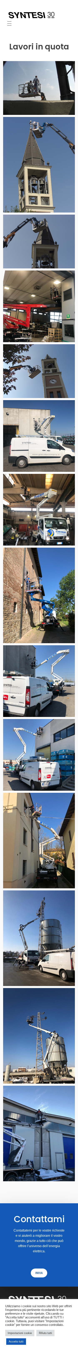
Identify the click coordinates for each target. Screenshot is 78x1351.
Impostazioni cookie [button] (20, 1333)
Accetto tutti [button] (16, 1341)
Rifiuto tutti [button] (45, 1333)
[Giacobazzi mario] (39, 15)
